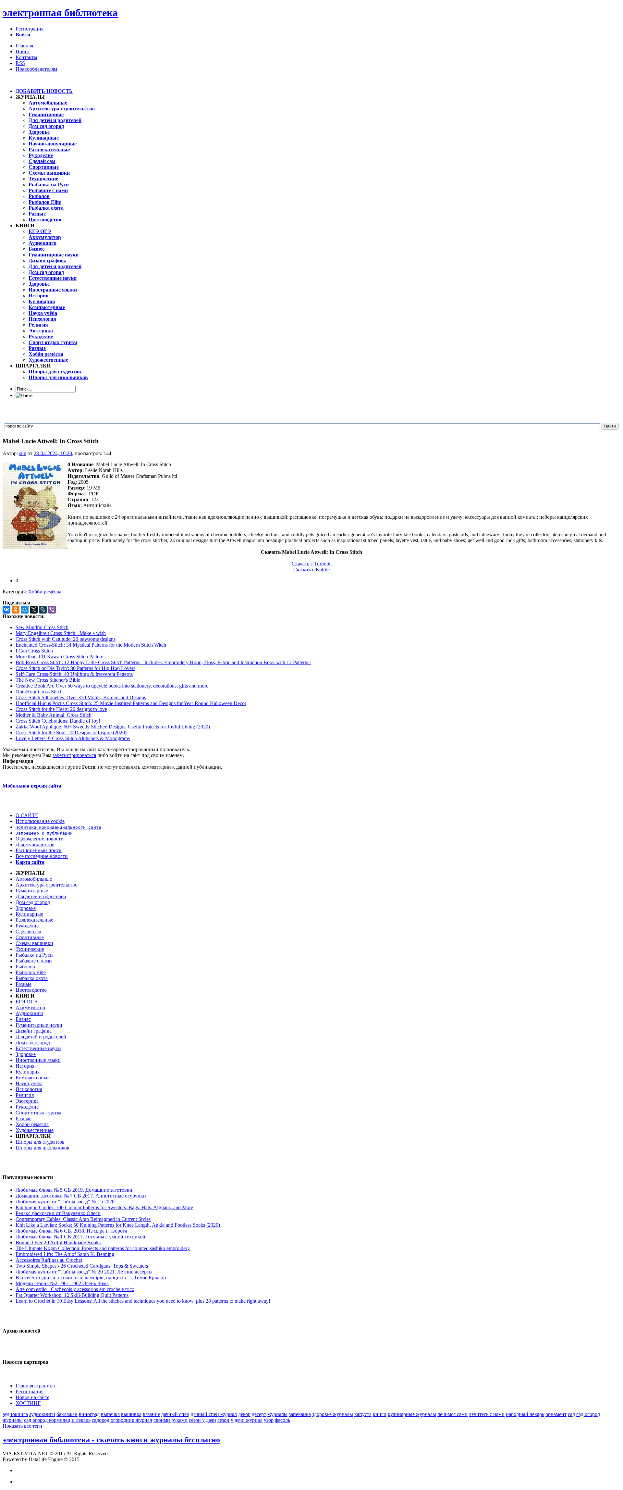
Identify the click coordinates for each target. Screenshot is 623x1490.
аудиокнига (15, 1414)
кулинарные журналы (412, 1414)
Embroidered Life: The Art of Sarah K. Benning (65, 1254)
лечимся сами (452, 1414)
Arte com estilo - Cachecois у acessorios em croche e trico (75, 1289)
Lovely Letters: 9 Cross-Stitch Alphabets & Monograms (73, 738)
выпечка (110, 1414)
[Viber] (52, 610)
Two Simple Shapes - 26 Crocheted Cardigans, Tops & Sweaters (82, 1266)
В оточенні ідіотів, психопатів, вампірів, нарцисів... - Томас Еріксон (91, 1277)
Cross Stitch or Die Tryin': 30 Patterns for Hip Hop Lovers (75, 668)
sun (22, 453)
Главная (24, 45)
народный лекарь (525, 1414)
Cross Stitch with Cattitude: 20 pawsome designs (66, 639)
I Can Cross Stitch (34, 650)
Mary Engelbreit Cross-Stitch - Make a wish (61, 633)
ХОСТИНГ (28, 1403)
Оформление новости (40, 838)
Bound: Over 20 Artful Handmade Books (58, 1242)
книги (379, 1414)
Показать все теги (22, 1426)
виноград (89, 1414)
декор (244, 1414)
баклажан (67, 1414)
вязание (151, 1414)
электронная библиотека (60, 13)
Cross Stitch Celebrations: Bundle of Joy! (58, 721)
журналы (277, 1414)
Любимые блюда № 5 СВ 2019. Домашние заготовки (74, 1190)
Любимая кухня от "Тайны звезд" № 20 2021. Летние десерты (84, 1271)
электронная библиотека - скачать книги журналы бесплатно (111, 1439)
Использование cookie (40, 821)
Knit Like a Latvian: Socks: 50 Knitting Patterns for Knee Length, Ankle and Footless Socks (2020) (118, 1225)
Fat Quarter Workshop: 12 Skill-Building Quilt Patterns (72, 1295)
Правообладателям (36, 69)
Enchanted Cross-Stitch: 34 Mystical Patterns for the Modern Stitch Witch (91, 645)
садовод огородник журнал (122, 1420)
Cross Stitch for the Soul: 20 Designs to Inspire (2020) (71, 732)
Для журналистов (35, 844)
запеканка (300, 1414)
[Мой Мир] (25, 610)
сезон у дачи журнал (240, 1420)
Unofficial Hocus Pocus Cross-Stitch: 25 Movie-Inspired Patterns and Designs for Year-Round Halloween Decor (131, 703)
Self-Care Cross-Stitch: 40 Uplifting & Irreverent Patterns (74, 674)
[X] (34, 610)
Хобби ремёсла (44, 591)
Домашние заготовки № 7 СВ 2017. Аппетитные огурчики (81, 1195)
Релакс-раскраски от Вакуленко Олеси (58, 1213)
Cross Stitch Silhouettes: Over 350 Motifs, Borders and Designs (81, 697)
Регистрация (29, 28)
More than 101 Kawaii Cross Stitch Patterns (60, 656)
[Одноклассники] (15, 610)
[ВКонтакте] (6, 610)
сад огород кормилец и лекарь (57, 1420)
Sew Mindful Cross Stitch (42, 627)
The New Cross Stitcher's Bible (48, 680)
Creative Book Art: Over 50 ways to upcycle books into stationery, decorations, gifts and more (112, 686)
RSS (20, 63)
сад (571, 1414)
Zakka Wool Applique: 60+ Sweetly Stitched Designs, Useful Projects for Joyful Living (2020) (113, 726)
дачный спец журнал (214, 1414)
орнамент (556, 1414)
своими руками (170, 1420)
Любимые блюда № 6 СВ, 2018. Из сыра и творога (71, 1231)
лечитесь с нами (487, 1414)
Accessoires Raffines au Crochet (49, 1260)
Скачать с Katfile (311, 569)
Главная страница (35, 1385)
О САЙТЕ (27, 815)
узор (269, 1420)
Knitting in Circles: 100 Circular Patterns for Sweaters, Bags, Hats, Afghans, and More (104, 1207)
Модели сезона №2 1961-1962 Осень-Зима (62, 1283)
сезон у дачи (202, 1420)
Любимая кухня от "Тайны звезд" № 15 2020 (65, 1201)
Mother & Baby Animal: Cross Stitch (54, 715)
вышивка (131, 1414)
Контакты (26, 57)
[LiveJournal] (43, 610)
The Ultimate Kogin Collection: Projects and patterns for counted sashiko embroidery (103, 1248)
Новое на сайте (32, 1397)
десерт (259, 1414)
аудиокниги (42, 1414)
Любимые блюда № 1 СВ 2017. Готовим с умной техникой (80, 1236)
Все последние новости (42, 856)
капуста (363, 1414)
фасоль (282, 1420)
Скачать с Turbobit (312, 563)
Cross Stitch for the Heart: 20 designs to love (61, 709)
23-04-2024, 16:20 (53, 453)
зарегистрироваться (74, 755)
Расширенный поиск (39, 850)
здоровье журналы (332, 1414)
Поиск (23, 51)
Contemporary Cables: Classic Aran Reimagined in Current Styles (83, 1219)
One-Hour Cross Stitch (39, 691)
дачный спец (175, 1414)
